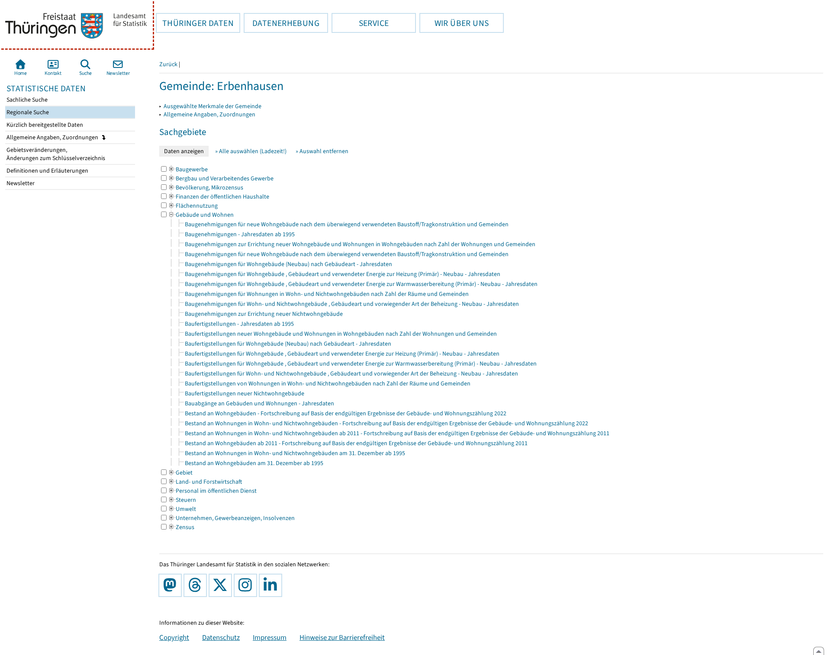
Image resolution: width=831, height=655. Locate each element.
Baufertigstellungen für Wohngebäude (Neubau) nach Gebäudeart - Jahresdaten (288, 344)
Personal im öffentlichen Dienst (212, 491)
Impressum (270, 637)
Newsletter (20, 183)
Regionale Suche (27, 112)
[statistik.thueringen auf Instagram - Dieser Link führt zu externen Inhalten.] (247, 585)
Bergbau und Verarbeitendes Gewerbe (221, 178)
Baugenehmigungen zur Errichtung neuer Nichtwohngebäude (264, 314)
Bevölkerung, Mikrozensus (205, 187)
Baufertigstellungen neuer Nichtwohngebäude (244, 393)
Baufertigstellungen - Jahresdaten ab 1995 (239, 324)
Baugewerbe (188, 169)
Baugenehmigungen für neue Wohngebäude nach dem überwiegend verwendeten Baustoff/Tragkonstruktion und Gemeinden (347, 224)
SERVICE (360, 23)
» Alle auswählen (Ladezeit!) (251, 151)
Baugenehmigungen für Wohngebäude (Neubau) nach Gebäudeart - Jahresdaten (288, 264)
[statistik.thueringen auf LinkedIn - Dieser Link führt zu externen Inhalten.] (272, 585)
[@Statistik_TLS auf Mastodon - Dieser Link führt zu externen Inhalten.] (171, 585)
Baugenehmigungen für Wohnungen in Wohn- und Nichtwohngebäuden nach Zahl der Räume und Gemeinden (327, 294)
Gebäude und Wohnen (201, 215)
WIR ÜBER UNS (454, 23)
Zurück (168, 64)
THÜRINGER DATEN (195, 23)
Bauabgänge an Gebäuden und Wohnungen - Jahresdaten (259, 403)
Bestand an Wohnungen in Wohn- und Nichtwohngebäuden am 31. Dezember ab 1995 (295, 453)
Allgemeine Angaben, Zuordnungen (53, 137)
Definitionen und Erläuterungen (46, 171)
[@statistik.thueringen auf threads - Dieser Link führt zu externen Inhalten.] (196, 585)
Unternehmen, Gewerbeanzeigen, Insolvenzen (231, 518)
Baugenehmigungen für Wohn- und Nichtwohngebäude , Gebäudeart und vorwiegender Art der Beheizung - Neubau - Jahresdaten (352, 304)
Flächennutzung (193, 206)
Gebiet (180, 473)
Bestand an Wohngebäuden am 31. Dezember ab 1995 (254, 463)
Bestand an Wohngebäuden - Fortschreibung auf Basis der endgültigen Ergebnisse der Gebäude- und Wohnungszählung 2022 (345, 413)
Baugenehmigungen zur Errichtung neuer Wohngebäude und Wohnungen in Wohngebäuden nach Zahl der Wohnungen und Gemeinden (360, 244)
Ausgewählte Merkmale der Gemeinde (212, 106)
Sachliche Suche (26, 100)
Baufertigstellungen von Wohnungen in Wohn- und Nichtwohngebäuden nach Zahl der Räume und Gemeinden (327, 383)
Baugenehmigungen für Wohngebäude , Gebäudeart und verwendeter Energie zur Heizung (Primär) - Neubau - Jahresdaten (342, 274)
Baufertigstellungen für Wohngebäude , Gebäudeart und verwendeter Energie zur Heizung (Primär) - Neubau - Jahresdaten (342, 354)
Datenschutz (221, 637)
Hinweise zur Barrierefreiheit (342, 637)
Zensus (181, 527)
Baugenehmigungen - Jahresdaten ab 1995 (240, 234)
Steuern (182, 500)
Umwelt (182, 509)
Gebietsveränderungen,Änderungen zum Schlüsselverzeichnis (55, 154)
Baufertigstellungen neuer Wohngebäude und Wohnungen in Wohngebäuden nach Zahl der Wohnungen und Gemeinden (341, 334)
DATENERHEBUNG (281, 23)
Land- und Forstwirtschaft (205, 482)
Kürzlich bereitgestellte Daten (44, 125)
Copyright (174, 637)
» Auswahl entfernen (322, 151)
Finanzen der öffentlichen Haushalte (218, 197)
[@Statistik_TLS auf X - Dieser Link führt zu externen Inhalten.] (222, 585)
